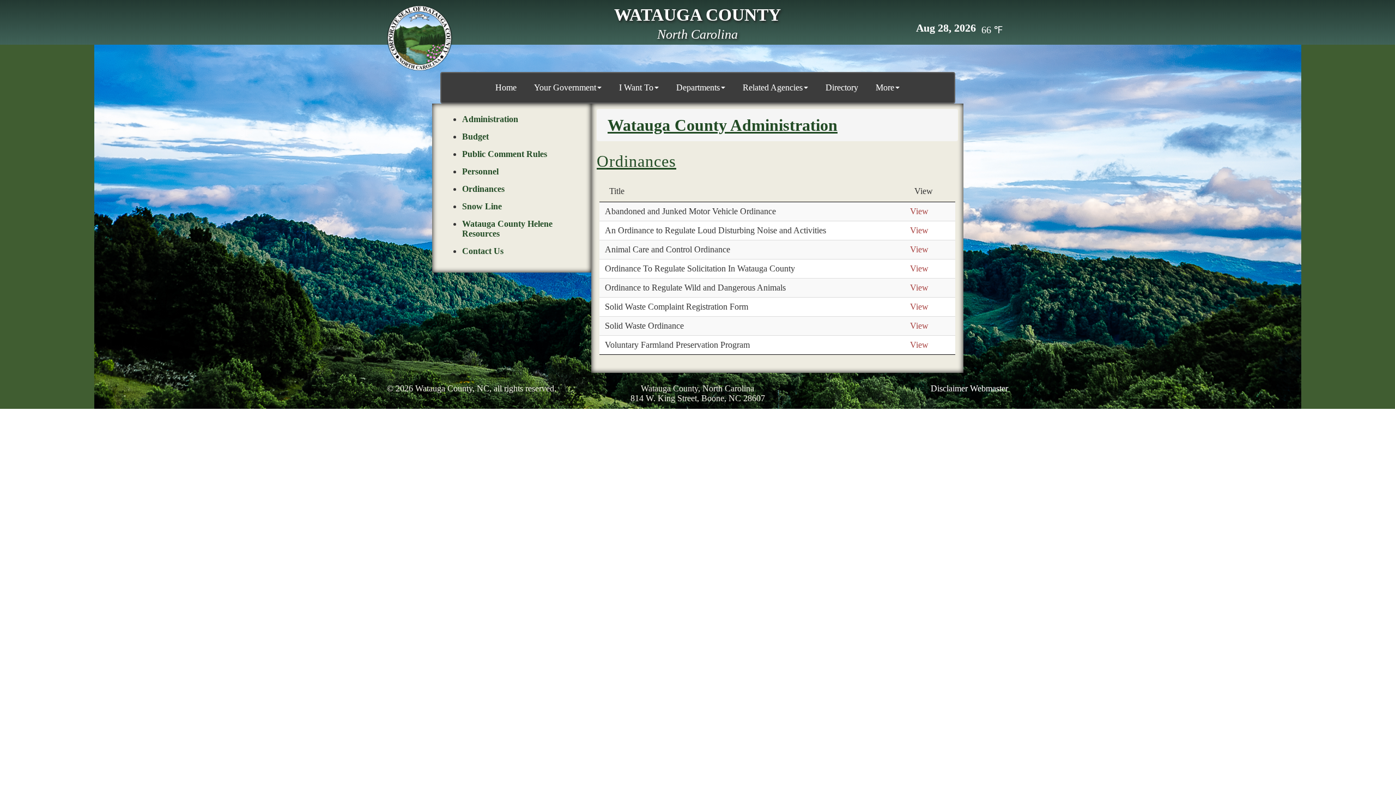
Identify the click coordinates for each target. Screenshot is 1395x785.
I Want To (636, 87)
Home (506, 87)
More (885, 87)
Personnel (480, 171)
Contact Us (483, 251)
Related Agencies (773, 87)
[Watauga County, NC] (419, 38)
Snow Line (482, 206)
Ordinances (483, 189)
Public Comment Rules (504, 154)
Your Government (565, 87)
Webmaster (989, 388)
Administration (490, 119)
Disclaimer (949, 388)
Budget (475, 136)
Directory (842, 87)
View (919, 211)
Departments (698, 87)
